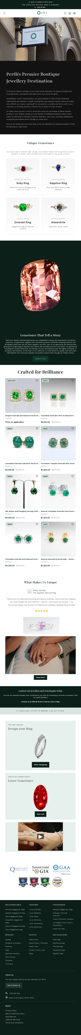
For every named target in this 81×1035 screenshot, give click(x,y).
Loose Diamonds (35, 920)
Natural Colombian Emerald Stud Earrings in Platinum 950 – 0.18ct (58, 511)
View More (40, 677)
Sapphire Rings (58, 953)
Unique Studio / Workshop (38, 943)
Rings (7, 950)
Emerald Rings (58, 946)
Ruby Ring (23, 183)
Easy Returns (10, 1017)
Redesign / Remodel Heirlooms (60, 914)
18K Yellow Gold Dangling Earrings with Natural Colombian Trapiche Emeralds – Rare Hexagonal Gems (22, 511)
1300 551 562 (41, 7)
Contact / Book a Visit (37, 950)
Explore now (40, 359)
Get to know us (13, 985)
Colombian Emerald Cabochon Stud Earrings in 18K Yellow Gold (22, 463)
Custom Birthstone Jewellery (63, 919)
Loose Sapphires (35, 913)
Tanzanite (8, 960)
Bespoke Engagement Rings (63, 909)
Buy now (40, 814)
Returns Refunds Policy (14, 1014)
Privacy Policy (10, 1011)
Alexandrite (58, 222)
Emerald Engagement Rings (15, 909)
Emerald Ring (22, 222)
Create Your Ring (58, 929)
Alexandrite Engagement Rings (14, 921)
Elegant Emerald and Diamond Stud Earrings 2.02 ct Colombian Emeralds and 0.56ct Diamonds (22, 416)
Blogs (31, 953)
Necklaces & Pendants (13, 943)
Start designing (40, 765)
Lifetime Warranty (12, 1020)
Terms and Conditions (14, 1023)
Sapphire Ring (58, 183)
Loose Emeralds (35, 909)
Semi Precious (10, 957)
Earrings (8, 939)
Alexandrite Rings (59, 950)
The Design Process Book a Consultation (62, 924)
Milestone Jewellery (12, 953)
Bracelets (8, 946)
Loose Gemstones (35, 927)
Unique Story (33, 939)
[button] (4, 13)
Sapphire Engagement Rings (15, 913)
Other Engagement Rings (14, 929)
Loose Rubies (34, 916)
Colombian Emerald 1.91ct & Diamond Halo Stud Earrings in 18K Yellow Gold (58, 416)
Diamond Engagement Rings (15, 926)
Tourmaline (9, 964)
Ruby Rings (57, 939)
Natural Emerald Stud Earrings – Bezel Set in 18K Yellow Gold (58, 559)
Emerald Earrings (59, 943)
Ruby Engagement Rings (13, 916)
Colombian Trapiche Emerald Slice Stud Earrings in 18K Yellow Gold (58, 463)
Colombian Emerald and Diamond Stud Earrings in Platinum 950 (22, 559)
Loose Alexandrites (36, 923)
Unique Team (33, 946)
